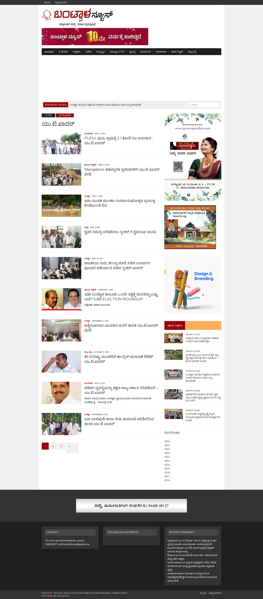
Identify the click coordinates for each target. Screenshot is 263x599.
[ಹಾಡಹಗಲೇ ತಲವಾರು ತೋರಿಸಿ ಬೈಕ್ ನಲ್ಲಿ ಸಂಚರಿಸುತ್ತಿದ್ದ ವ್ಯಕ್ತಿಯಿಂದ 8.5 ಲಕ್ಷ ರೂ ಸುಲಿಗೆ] (173, 397)
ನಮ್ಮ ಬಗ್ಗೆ (47, 2)
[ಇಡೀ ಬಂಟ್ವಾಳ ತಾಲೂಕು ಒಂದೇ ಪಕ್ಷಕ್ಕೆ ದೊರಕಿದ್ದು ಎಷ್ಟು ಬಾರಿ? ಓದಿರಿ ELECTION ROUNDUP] (61, 308)
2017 (167, 476)
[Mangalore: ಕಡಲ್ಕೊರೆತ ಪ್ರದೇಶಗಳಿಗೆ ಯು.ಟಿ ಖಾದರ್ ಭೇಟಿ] (61, 183)
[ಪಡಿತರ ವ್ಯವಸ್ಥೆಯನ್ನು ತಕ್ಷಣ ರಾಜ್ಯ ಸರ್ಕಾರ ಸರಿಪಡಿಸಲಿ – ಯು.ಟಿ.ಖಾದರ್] (61, 402)
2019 (167, 468)
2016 (167, 480)
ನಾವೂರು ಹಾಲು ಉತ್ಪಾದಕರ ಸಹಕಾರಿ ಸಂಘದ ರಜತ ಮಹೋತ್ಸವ (202, 340)
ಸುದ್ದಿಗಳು (76, 51)
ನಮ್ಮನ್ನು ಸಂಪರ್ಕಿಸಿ (61, 2)
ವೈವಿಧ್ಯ (132, 51)
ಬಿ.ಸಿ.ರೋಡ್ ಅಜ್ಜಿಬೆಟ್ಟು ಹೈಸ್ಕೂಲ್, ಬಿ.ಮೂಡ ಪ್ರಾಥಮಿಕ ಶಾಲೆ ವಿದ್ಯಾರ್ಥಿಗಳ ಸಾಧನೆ (203, 417)
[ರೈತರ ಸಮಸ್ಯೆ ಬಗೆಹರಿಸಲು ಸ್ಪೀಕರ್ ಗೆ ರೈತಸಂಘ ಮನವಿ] (61, 246)
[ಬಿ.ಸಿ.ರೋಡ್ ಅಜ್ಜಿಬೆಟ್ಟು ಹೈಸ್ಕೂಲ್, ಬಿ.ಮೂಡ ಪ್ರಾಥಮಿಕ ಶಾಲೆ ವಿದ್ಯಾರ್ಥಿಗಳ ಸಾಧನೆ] (173, 417)
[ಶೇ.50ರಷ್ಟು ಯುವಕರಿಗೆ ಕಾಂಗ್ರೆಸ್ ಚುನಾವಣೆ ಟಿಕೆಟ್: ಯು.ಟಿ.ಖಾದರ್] (61, 370)
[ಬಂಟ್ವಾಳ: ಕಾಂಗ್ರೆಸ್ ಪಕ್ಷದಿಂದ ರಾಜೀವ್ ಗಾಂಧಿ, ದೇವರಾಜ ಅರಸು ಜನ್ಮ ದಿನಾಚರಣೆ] (173, 377)
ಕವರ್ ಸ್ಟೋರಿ (177, 51)
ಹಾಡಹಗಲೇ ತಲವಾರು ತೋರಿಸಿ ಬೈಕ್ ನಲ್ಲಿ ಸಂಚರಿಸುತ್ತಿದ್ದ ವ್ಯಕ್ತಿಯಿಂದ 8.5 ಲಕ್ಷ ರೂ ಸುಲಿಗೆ (203, 397)
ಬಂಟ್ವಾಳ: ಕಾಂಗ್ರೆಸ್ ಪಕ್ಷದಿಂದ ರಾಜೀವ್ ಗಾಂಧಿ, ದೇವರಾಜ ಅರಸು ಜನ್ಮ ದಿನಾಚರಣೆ (203, 377)
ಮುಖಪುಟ (49, 51)
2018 (167, 472)
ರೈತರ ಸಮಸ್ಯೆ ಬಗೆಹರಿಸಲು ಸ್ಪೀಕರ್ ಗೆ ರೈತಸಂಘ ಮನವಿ (120, 232)
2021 (167, 460)
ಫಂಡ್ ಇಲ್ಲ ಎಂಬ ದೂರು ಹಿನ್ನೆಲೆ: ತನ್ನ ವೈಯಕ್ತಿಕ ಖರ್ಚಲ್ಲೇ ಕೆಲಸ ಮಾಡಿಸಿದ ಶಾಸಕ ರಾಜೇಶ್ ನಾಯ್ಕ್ (202, 358)
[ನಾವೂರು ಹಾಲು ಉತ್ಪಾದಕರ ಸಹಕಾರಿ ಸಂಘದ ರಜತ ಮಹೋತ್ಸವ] (173, 341)
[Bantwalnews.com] (131, 17)
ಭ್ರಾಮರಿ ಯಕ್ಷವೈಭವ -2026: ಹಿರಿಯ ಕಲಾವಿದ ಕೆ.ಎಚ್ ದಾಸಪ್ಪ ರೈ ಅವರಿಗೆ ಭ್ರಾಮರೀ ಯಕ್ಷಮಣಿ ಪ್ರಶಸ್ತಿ (192, 566)
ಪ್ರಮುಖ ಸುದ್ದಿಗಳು (90, 165)
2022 (167, 456)
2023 (167, 453)
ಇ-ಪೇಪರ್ (63, 51)
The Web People (61, 596)
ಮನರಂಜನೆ (145, 51)
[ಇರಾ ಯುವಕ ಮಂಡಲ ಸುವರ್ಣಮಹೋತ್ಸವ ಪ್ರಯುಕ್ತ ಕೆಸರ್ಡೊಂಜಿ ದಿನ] (61, 215)
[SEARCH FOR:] (204, 104)
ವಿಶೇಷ (88, 51)
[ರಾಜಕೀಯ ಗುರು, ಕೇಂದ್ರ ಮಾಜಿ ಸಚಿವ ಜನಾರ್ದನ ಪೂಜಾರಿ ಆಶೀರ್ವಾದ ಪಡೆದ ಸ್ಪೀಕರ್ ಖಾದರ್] (61, 277)
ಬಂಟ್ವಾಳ (87, 196)
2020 (167, 464)
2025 (167, 445)
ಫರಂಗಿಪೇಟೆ (88, 133)
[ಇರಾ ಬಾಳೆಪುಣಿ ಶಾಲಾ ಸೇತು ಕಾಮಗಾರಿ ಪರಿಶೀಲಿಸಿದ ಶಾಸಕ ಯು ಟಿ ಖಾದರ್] (61, 433)
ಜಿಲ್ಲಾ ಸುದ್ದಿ (87, 352)
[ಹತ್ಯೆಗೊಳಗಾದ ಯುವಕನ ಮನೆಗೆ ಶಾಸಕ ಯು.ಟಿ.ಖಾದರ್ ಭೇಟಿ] (61, 339)
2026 (167, 441)
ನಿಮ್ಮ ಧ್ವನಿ (100, 51)
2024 (167, 449)
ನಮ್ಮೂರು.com (117, 51)
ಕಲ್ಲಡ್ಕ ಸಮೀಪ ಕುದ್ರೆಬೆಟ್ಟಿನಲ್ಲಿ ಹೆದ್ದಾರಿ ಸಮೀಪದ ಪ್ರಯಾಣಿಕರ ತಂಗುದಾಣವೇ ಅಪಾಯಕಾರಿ (192, 577)
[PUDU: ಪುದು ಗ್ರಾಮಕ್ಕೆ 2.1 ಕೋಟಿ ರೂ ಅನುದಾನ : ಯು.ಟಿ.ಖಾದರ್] (61, 152)
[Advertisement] (131, 78)
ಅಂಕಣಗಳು (161, 51)
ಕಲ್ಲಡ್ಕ (86, 227)
